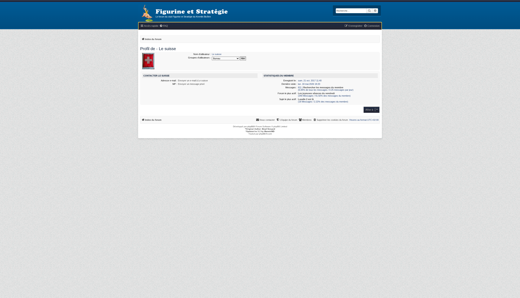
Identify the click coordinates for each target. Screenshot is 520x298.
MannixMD (269, 131)
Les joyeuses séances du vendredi (316, 93)
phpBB (250, 126)
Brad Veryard (268, 129)
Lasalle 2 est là (306, 99)
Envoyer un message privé (191, 84)
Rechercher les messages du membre (323, 87)
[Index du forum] (147, 13)
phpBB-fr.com (265, 134)
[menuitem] (163, 26)
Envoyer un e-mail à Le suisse (193, 80)
